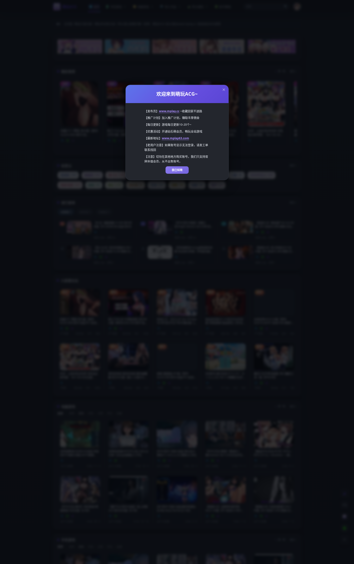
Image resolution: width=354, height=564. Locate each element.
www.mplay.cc (169, 111)
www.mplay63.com (175, 138)
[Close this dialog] (224, 90)
